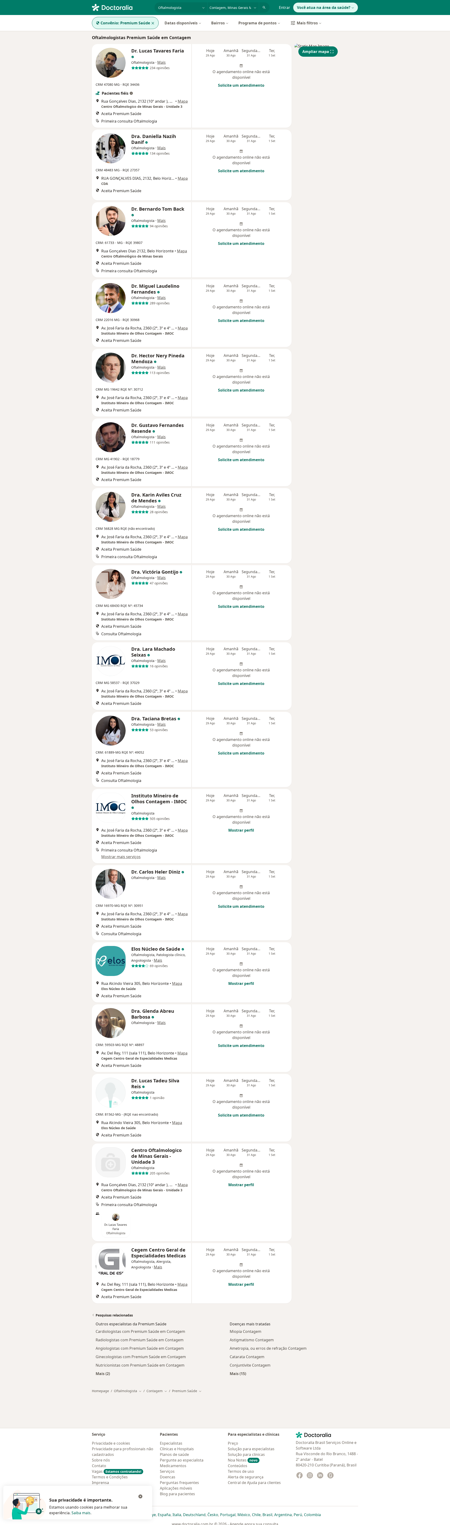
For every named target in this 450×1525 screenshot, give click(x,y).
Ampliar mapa (315, 51)
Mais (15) (238, 1373)
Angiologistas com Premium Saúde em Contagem (140, 1348)
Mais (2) (103, 1373)
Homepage (100, 1391)
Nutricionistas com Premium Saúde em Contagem (140, 1365)
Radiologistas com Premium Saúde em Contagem (140, 1339)
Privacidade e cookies (111, 1443)
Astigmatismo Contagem (252, 1339)
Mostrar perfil (241, 830)
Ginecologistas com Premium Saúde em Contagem (141, 1356)
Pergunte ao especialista (181, 1460)
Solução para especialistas (251, 1448)
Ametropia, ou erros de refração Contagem (268, 1348)
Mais (161, 62)
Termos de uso (241, 1471)
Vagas (116, 1471)
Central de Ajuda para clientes (254, 1482)
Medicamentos (173, 1465)
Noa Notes (243, 1460)
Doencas (167, 1477)
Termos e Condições (110, 1477)
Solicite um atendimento (241, 85)
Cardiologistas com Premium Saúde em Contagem (140, 1331)
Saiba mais (80, 1512)
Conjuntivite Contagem (250, 1365)
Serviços (167, 1471)
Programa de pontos (257, 23)
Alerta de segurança (245, 1477)
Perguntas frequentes (179, 1482)
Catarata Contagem (247, 1356)
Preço (233, 1443)
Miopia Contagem (245, 1331)
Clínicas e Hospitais (177, 1448)
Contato (99, 1465)
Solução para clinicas (246, 1454)
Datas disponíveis (181, 23)
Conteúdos (237, 1465)
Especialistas (171, 1443)
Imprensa (100, 1482)
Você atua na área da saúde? (323, 7)
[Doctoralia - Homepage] (121, 7)
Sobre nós (101, 1460)
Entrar (284, 7)
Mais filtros (307, 23)
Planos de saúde (174, 1454)
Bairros (218, 23)
